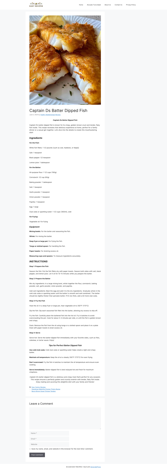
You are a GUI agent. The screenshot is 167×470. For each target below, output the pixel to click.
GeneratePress (95, 467)
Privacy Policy (131, 5)
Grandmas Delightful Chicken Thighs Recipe (46, 389)
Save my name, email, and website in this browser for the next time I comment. (62, 449)
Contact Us (118, 5)
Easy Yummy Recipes (39, 387)
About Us (108, 5)
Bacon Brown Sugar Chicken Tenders (44, 391)
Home (81, 5)
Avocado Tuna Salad (94, 5)
